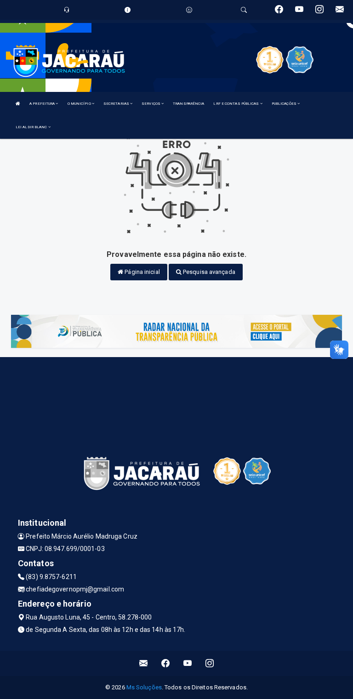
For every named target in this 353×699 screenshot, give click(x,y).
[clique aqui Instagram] (210, 663)
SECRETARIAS (116, 104)
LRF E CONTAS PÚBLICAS (236, 104)
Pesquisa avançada (208, 271)
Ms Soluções (144, 687)
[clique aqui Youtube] (188, 663)
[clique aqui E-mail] (144, 663)
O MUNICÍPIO (80, 104)
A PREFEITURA (42, 104)
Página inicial (141, 271)
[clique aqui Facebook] (166, 663)
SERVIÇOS (151, 104)
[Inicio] (18, 103)
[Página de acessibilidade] (189, 9)
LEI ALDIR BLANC (32, 127)
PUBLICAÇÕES (284, 104)
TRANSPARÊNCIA (188, 104)
